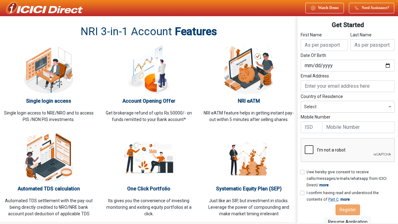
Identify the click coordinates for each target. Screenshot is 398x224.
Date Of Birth (313, 55)
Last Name (361, 34)
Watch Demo (328, 8)
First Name (311, 34)
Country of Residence (322, 96)
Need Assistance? (375, 8)
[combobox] (348, 106)
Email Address (315, 75)
